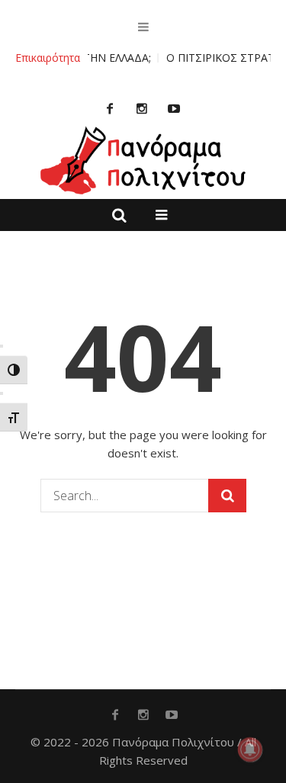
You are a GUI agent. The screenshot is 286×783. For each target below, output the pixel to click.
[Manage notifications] (250, 749)
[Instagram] (142, 108)
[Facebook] (110, 108)
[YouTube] (174, 108)
